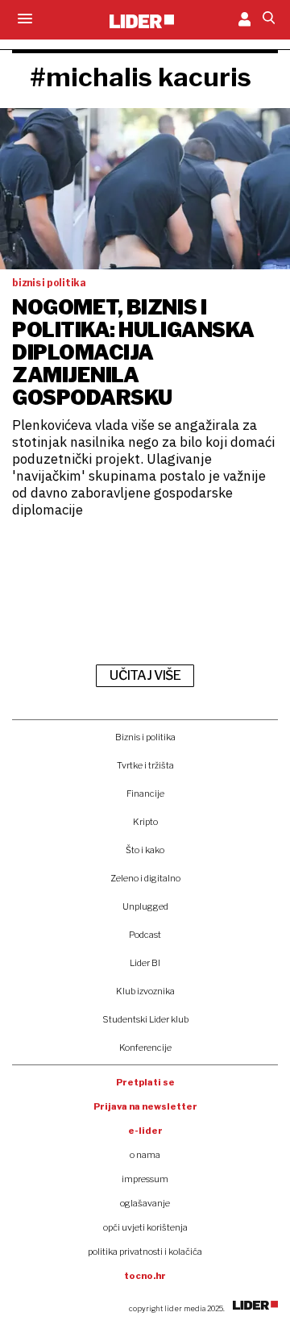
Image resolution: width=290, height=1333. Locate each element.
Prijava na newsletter (145, 1106)
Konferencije (145, 1047)
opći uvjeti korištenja (145, 1227)
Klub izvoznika (145, 991)
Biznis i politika (145, 737)
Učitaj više (145, 675)
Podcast (145, 934)
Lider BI (145, 963)
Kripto (145, 821)
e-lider (145, 1130)
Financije (145, 793)
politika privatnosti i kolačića (145, 1251)
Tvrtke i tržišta (145, 765)
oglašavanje (145, 1203)
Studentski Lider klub (145, 1019)
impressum (145, 1179)
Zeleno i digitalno (145, 878)
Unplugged (145, 906)
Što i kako (145, 850)
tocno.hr (145, 1275)
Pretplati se (145, 1082)
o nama (145, 1154)
